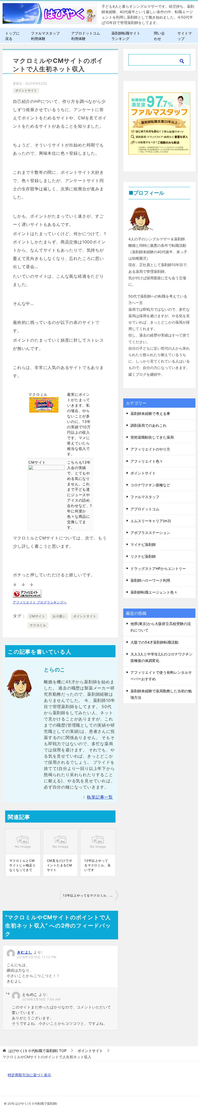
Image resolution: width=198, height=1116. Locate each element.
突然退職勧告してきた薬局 (152, 437)
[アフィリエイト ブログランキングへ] (27, 593)
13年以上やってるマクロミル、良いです (97, 865)
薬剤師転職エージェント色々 (153, 592)
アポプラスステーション (150, 532)
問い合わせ (159, 36)
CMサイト (37, 616)
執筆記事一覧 (100, 797)
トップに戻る (12, 36)
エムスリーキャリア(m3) (150, 521)
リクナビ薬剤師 (143, 556)
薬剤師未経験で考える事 (150, 413)
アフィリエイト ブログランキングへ (40, 602)
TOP (38, 1051)
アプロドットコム (144, 509)
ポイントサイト (26, 90)
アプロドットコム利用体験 (85, 36)
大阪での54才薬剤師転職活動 (154, 642)
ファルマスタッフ (144, 497)
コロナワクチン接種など (150, 485)
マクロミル (38, 625)
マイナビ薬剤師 (143, 544)
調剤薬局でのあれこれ (148, 425)
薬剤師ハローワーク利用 (150, 580)
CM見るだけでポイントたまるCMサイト (59, 865)
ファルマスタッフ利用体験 (45, 36)
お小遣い (59, 616)
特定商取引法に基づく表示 (29, 1075)
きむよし (24, 952)
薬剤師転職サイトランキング (125, 36)
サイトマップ (184, 36)
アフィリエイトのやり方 (150, 449)
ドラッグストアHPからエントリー (158, 568)
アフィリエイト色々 (146, 461)
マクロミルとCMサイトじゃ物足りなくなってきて (22, 865)
